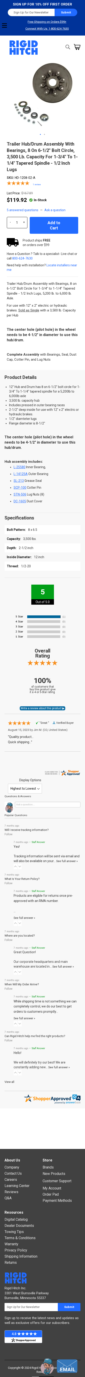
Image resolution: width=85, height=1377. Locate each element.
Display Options (30, 780)
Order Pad (51, 1194)
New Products (54, 1173)
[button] (41, 134)
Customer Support (57, 1181)
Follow (8, 834)
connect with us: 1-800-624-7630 (47, 28)
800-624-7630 (22, 258)
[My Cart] (77, 47)
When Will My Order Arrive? (22, 984)
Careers (11, 1179)
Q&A (8, 1198)
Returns (11, 1262)
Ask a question (55, 210)
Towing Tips (14, 1232)
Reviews (11, 1192)
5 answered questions (22, 210)
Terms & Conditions (20, 1238)
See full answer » (67, 861)
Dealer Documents (19, 1225)
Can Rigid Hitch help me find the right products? (35, 1036)
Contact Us (13, 1173)
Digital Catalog (16, 1219)
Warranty (11, 1244)
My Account (52, 1188)
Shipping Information (21, 1256)
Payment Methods (57, 1200)
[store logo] (24, 47)
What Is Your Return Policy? (22, 879)
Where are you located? (20, 935)
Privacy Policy (16, 1250)
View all (9, 1082)
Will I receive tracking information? (27, 830)
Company (12, 1167)
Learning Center (17, 1186)
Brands (48, 1167)
